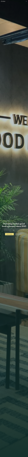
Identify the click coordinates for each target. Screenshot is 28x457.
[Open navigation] (26, 1)
